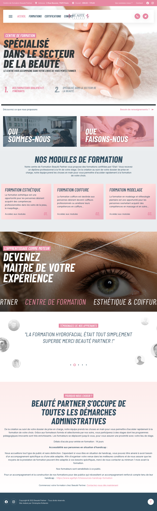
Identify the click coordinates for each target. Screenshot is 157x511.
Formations (35, 16)
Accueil (21, 16)
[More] (10, 16)
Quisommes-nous (29, 135)
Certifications (53, 16)
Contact (139, 3)
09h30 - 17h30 (88, 3)
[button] (70, 365)
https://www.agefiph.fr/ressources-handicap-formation (84, 478)
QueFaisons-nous (106, 135)
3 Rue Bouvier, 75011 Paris (57, 3)
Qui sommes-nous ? (123, 3)
